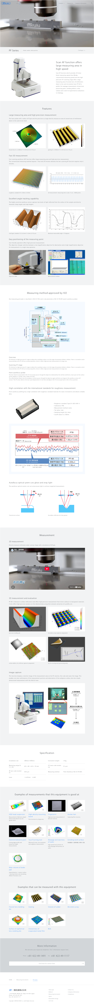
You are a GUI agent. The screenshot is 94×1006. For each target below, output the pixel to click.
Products (61, 3)
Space (50, 996)
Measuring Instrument (54, 994)
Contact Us (70, 3)
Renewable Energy (53, 998)
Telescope (51, 989)
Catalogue (80, 50)
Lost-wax (51, 1000)
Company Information (80, 3)
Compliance (71, 994)
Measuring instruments (22, 979)
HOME (10, 979)
